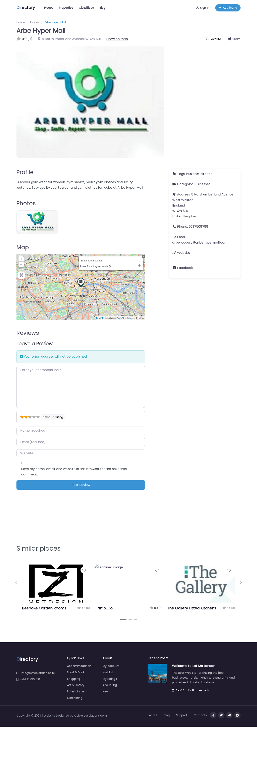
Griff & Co (104, 608)
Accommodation (79, 666)
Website (183, 252)
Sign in (204, 8)
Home (20, 22)
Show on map (117, 39)
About (153, 715)
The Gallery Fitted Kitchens (191, 608)
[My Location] (110, 266)
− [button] (21, 264)
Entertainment (77, 691)
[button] (16, 583)
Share (237, 39)
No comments (201, 690)
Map (22, 247)
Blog (102, 8)
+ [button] (21, 259)
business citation (199, 174)
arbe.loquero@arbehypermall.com (199, 242)
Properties (66, 8)
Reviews (27, 333)
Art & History (75, 685)
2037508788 (198, 226)
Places (48, 8)
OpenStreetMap (124, 318)
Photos (26, 203)
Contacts (200, 715)
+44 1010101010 (30, 679)
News (106, 691)
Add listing (230, 8)
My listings (110, 679)
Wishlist (108, 672)
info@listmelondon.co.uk (38, 673)
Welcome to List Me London (193, 665)
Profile (25, 172)
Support (181, 715)
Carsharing (74, 698)
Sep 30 (180, 690)
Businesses (202, 184)
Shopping (73, 679)
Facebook (185, 267)
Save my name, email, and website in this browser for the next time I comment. (74, 472)
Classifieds (86, 8)
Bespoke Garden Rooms (44, 608)
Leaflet (99, 318)
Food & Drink (76, 672)
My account (111, 666)
